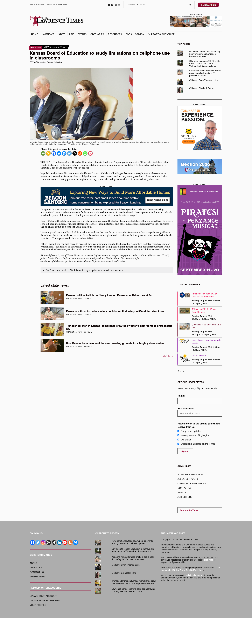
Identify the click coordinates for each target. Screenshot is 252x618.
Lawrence (48, 34)
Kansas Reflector (49, 255)
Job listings (184, 496)
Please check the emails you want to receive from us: (198, 425)
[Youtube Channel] (64, 542)
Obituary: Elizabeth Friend (201, 88)
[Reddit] (80, 153)
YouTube (119, 5)
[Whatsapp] (85, 153)
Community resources (191, 483)
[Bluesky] (59, 153)
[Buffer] (74, 153)
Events (82, 34)
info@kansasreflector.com (63, 261)
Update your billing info (45, 600)
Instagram (115, 5)
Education (35, 47)
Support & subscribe (190, 474)
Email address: (185, 408)
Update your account (43, 595)
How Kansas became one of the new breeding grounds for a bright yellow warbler (115, 343)
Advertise (40, 5)
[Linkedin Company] (59, 542)
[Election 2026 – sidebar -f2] (199, 166)
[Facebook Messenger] (64, 153)
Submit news (61, 5)
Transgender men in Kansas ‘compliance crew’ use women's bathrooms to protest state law (134, 582)
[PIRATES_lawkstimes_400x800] (199, 230)
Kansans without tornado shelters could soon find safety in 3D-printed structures (115, 311)
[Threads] (48, 542)
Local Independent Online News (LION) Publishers (190, 568)
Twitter (112, 5)
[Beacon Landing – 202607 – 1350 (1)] (107, 196)
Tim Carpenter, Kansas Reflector (47, 62)
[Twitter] (69, 153)
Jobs (129, 34)
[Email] (43, 153)
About (32, 5)
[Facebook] (53, 153)
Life (71, 34)
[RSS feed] (70, 542)
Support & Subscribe (161, 34)
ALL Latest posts (187, 478)
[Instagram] (43, 542)
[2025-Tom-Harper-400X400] (199, 128)
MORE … (168, 356)
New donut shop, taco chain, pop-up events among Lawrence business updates (205, 54)
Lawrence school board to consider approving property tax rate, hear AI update (133, 590)
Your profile (38, 604)
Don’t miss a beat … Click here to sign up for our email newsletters (84, 270)
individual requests (195, 575)
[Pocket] (90, 153)
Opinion (139, 34)
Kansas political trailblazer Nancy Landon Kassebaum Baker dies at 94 (109, 295)
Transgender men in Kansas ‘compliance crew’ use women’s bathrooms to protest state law (119, 327)
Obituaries (97, 34)
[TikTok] (54, 542)
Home (34, 34)
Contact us (50, 5)
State (61, 34)
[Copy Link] (48, 153)
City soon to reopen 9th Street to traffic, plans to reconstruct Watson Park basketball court (204, 63)
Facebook (109, 5)
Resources (115, 34)
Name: (181, 395)
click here (208, 560)
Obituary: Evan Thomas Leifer (203, 80)
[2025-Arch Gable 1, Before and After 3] (196, 21)
